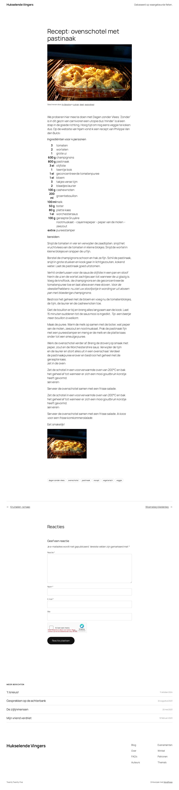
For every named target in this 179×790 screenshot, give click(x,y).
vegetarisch (108, 480)
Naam (50, 586)
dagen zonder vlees (56, 480)
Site (48, 611)
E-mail (50, 599)
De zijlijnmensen (17, 709)
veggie (119, 480)
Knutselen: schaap (20, 506)
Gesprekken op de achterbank (26, 700)
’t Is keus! (13, 692)
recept (96, 480)
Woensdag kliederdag (157, 506)
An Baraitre (66, 104)
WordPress (168, 782)
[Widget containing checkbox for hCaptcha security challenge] (67, 628)
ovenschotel (73, 480)
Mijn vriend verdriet (19, 718)
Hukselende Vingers (20, 5)
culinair (76, 104)
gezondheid (89, 104)
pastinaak (86, 480)
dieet (82, 104)
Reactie (51, 552)
